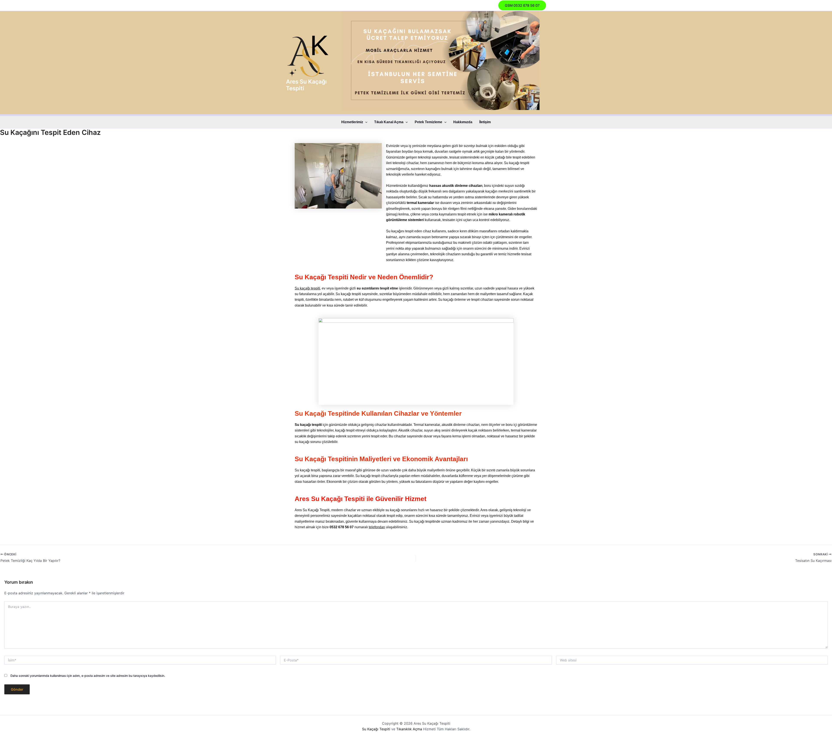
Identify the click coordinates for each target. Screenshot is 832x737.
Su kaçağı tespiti (307, 288)
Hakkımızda (462, 122)
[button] (522, 5)
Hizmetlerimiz (352, 122)
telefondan (377, 527)
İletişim (485, 122)
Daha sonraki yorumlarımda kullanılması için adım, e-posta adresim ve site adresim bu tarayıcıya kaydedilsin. (87, 675)
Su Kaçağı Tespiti (376, 729)
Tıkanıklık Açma (409, 729)
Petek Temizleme (428, 122)
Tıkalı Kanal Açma (388, 122)
